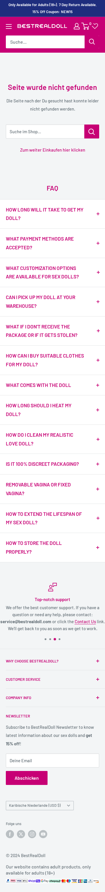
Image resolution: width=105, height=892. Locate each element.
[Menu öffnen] (9, 26)
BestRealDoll (33, 855)
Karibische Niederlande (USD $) (35, 805)
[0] (85, 26)
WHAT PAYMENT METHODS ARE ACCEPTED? (40, 243)
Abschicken (27, 778)
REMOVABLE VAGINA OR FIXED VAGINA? (38, 488)
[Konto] (77, 26)
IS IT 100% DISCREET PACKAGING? (42, 464)
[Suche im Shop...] (91, 131)
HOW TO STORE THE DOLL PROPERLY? (34, 547)
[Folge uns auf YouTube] (43, 834)
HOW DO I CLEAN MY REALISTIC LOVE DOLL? (39, 439)
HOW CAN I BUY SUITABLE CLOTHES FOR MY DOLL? (45, 360)
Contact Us (85, 621)
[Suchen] (92, 41)
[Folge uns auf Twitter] (21, 834)
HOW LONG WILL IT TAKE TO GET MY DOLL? (44, 214)
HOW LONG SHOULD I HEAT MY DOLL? (38, 409)
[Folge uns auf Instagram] (32, 834)
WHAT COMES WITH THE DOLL (38, 385)
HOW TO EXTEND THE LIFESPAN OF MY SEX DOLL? (44, 518)
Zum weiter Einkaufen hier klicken (52, 149)
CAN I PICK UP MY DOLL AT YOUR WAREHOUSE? (40, 301)
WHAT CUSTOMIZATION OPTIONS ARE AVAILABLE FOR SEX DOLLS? (42, 272)
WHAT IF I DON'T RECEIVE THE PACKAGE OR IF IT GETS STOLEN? (42, 331)
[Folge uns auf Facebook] (10, 834)
